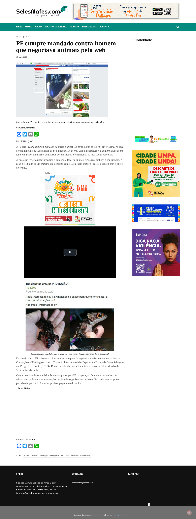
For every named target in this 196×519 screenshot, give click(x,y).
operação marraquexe (49, 456)
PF (62, 456)
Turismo (74, 27)
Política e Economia (56, 27)
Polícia (38, 27)
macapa (35, 456)
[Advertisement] (70, 415)
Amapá (28, 27)
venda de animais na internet (78, 456)
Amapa (26, 456)
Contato (104, 27)
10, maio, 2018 (21, 57)
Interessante (89, 27)
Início (19, 27)
